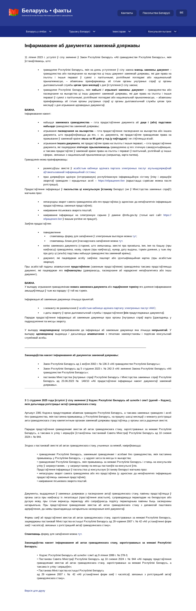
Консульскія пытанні (159, 31)
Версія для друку (35, 590)
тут (134, 236)
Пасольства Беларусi (156, 13)
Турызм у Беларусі (79, 31)
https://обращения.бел (111, 180)
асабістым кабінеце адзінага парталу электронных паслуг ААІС (117, 308)
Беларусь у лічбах (36, 31)
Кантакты (127, 13)
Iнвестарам (119, 31)
